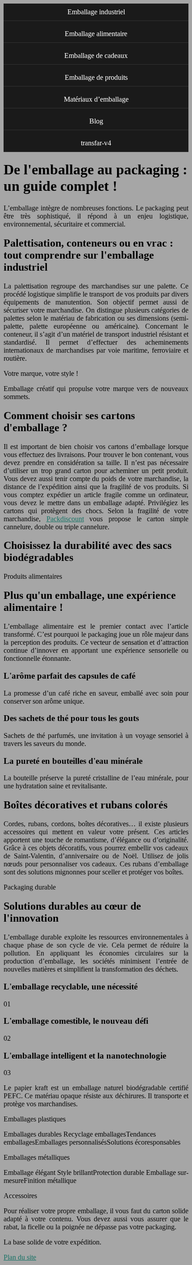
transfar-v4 (96, 143)
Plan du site (20, 1257)
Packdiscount (65, 519)
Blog (96, 121)
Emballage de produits (96, 77)
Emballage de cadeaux (96, 55)
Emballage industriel (96, 12)
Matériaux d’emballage (96, 99)
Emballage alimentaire (96, 33)
